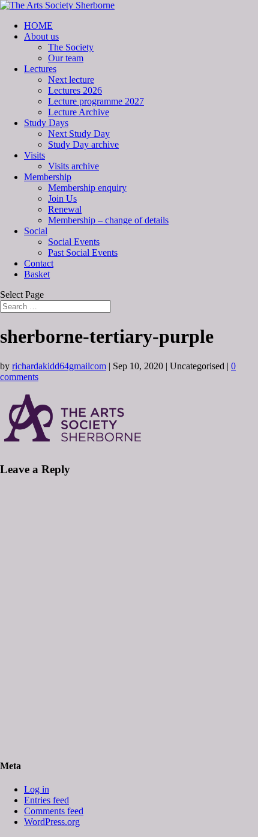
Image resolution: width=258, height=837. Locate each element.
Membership (47, 177)
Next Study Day (79, 133)
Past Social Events (83, 252)
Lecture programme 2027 (96, 101)
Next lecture (71, 79)
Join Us (62, 198)
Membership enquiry (87, 188)
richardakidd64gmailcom (59, 366)
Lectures (40, 69)
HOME (38, 25)
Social (35, 231)
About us (41, 36)
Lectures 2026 (75, 90)
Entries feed (46, 800)
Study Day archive (83, 144)
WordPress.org (52, 822)
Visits (34, 155)
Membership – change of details (108, 220)
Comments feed (53, 811)
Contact (38, 263)
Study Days (46, 123)
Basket (37, 274)
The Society (71, 47)
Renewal (65, 209)
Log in (36, 789)
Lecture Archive (78, 112)
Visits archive (73, 166)
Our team (65, 58)
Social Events (74, 242)
